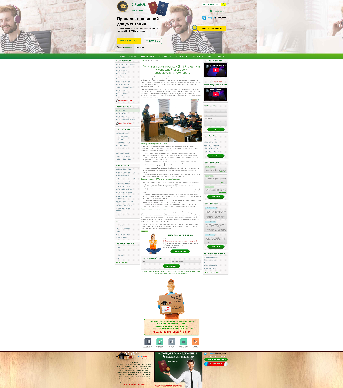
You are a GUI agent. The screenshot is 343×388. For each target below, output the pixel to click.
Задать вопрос (216, 197)
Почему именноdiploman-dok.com (215, 80)
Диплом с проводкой (122, 90)
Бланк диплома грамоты (123, 186)
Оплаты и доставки (165, 56)
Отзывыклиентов (171, 347)
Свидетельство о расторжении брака (127, 181)
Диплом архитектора (210, 266)
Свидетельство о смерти (123, 175)
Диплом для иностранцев (123, 79)
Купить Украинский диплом (124, 213)
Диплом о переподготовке (124, 189)
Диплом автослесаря (210, 260)
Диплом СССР (119, 96)
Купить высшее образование (212, 151)
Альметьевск (119, 256)
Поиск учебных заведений (212, 28)
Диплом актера (208, 263)
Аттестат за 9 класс (122, 137)
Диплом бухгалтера (210, 268)
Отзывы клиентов (197, 56)
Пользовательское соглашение (134, 384)
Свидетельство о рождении (124, 169)
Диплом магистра (121, 73)
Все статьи (215, 156)
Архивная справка (121, 148)
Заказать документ (129, 41)
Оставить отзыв (215, 247)
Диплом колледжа (121, 116)
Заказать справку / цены (123, 159)
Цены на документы (147, 56)
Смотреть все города (122, 263)
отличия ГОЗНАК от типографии (147, 347)
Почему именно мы (121, 237)
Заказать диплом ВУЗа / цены (124, 87)
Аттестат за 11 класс (122, 134)
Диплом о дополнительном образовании (124, 193)
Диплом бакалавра (121, 70)
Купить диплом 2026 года (211, 140)
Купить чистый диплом (211, 148)
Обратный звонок (219, 11)
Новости (210, 56)
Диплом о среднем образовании (125, 119)
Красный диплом (121, 76)
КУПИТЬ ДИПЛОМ (173, 361)
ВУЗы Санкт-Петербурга (123, 229)
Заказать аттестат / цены (123, 156)
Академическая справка (123, 142)
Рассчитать (154, 41)
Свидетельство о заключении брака (126, 178)
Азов (117, 253)
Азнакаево (119, 250)
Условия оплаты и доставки (183, 347)
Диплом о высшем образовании (125, 64)
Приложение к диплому (123, 184)
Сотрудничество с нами (123, 234)
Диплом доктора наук (122, 84)
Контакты (220, 56)
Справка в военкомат (122, 154)
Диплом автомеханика (211, 257)
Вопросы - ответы (181, 56)
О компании (133, 56)
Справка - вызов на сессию (124, 151)
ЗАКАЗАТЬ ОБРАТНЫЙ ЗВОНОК (216, 359)
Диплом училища (121, 110)
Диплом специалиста (122, 67)
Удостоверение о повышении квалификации (124, 202)
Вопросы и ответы (159, 347)
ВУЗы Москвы (120, 226)
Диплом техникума (121, 113)
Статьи (118, 231)
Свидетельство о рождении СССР (125, 172)
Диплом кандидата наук (123, 82)
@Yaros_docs (184, 273)
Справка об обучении (122, 145)
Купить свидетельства (211, 143)
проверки (128, 47)
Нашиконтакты (195, 347)
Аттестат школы (120, 139)
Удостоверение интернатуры (124, 206)
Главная (122, 56)
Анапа (117, 258)
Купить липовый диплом (211, 146)
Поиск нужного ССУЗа (125, 124)
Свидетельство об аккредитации (125, 216)
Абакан (118, 247)
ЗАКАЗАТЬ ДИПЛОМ (216, 364)
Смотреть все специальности (212, 272)
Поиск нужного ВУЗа (125, 100)
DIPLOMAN (132, 354)
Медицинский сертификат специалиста (123, 209)
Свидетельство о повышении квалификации (124, 197)
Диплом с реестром (122, 93)
